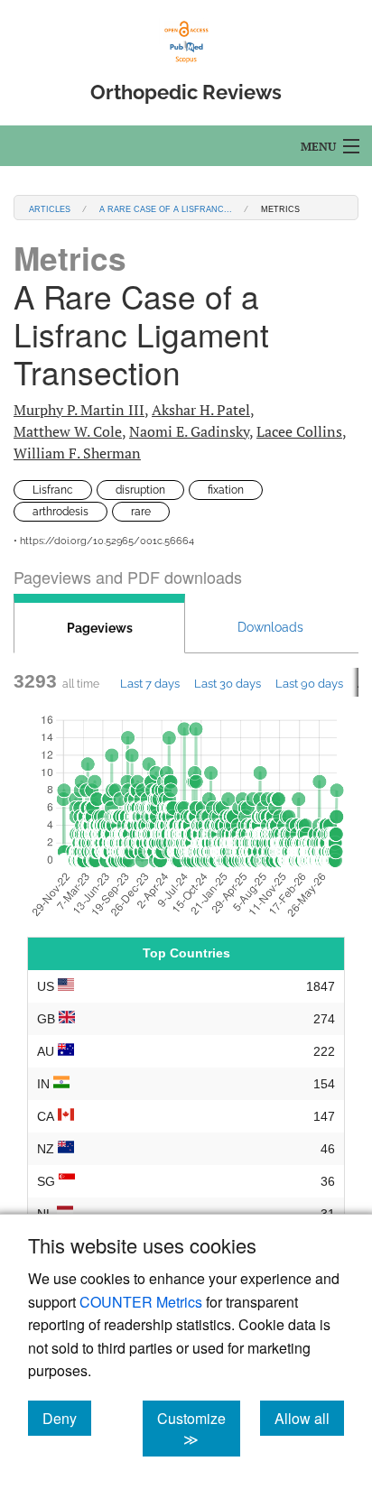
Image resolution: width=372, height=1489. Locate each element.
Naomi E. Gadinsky (189, 431)
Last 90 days (309, 683)
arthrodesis (60, 511)
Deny (66, 1418)
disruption (140, 490)
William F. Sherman (77, 453)
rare (141, 511)
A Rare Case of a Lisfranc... (165, 208)
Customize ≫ (198, 1428)
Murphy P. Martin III (79, 410)
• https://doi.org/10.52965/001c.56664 (104, 541)
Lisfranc (53, 490)
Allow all (309, 1418)
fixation (226, 490)
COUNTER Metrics (140, 1301)
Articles (49, 208)
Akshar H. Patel (201, 410)
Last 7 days (150, 683)
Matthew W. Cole (68, 431)
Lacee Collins (299, 431)
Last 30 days (227, 683)
